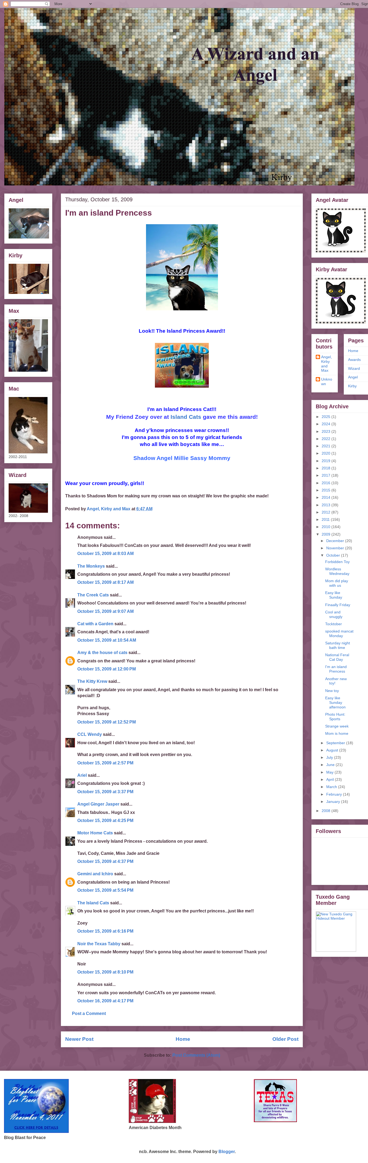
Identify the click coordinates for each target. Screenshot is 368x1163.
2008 (326, 811)
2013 (326, 505)
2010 (326, 527)
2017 (326, 475)
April (330, 779)
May (330, 772)
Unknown (326, 381)
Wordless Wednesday (337, 571)
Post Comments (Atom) (196, 1055)
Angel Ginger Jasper (98, 804)
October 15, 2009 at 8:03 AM (105, 553)
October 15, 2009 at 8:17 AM (105, 582)
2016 (326, 483)
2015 (326, 490)
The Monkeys (91, 566)
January (333, 801)
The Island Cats (93, 903)
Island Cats (186, 417)
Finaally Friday (337, 605)
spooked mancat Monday (339, 633)
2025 (326, 416)
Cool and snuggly (333, 614)
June (331, 765)
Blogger (226, 1151)
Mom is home (336, 733)
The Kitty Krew (92, 681)
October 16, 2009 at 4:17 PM (105, 1001)
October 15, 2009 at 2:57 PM (105, 763)
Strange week (337, 726)
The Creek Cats (93, 595)
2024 (326, 424)
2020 (326, 453)
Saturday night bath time (337, 645)
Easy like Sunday (333, 595)
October (333, 555)
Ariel (82, 775)
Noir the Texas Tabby (98, 943)
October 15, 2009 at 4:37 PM (105, 861)
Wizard (354, 368)
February (334, 794)
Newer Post (79, 1039)
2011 (326, 519)
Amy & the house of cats (102, 652)
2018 (326, 468)
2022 (326, 439)
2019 (326, 461)
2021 (326, 446)
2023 (326, 431)
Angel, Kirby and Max (326, 364)
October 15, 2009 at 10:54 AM (106, 640)
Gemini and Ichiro (95, 874)
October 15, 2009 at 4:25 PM (105, 820)
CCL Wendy (89, 734)
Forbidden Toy (337, 562)
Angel (353, 377)
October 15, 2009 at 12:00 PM (106, 669)
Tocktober (333, 624)
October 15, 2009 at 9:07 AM (105, 611)
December (335, 541)
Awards (354, 359)
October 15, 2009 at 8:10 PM (105, 972)
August (332, 750)
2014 (326, 497)
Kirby (352, 386)
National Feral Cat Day (337, 657)
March (332, 787)
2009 (326, 534)
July (330, 757)
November (335, 548)
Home (183, 1039)
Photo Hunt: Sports (335, 716)
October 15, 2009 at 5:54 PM (105, 890)
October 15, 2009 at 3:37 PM (105, 791)
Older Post (285, 1039)
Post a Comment (89, 1013)
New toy (332, 690)
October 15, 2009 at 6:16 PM (105, 931)
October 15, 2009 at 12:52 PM (106, 722)
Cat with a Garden (95, 623)
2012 (326, 512)
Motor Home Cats (95, 833)
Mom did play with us (336, 583)
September (336, 743)
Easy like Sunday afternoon (335, 702)
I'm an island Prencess (336, 669)
